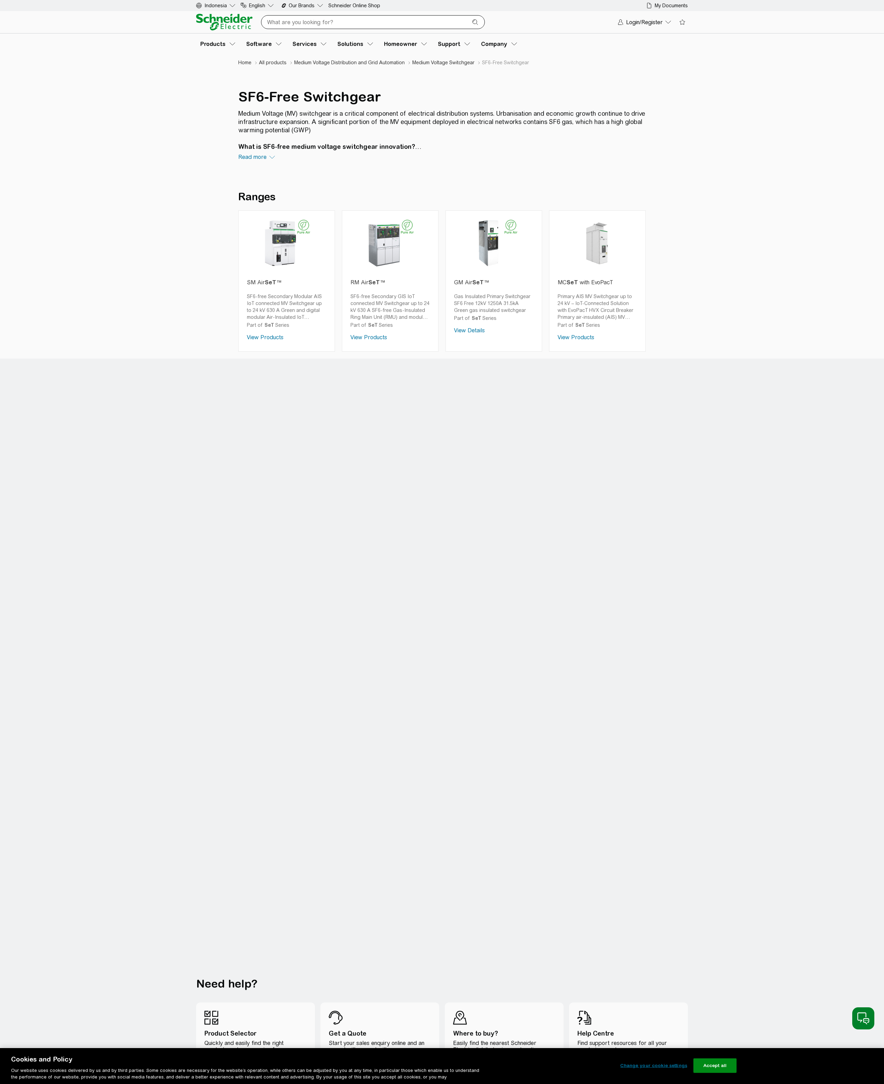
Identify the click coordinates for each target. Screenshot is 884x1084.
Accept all (715, 1065)
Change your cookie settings (653, 1065)
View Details (469, 330)
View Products (265, 337)
